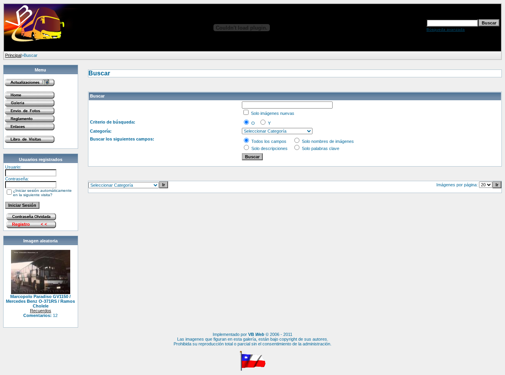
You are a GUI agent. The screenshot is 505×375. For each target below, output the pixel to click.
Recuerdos (40, 310)
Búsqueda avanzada (445, 29)
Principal (13, 55)
